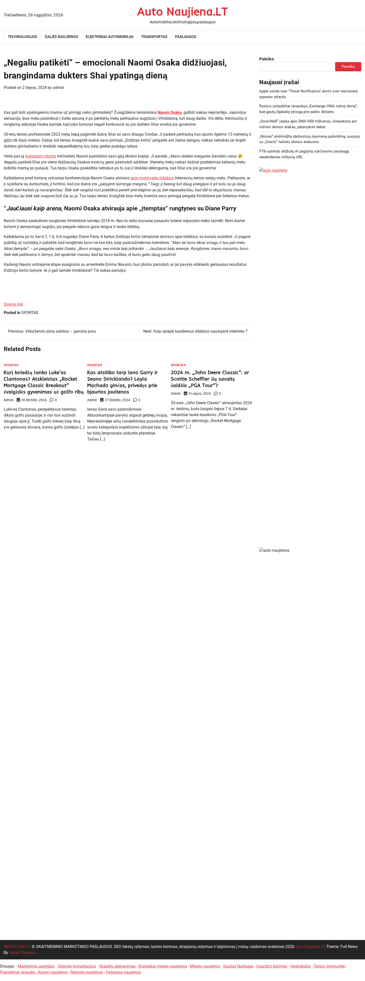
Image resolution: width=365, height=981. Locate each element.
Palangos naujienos (123, 972)
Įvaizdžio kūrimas (271, 966)
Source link (13, 304)
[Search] (357, 36)
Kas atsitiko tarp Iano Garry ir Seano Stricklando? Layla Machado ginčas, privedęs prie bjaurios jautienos (122, 382)
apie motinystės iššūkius (152, 178)
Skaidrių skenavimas (117, 966)
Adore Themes (22, 952)
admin (58, 87)
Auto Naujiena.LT (182, 11)
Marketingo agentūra (36, 966)
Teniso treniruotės (329, 966)
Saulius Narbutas (238, 966)
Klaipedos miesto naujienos (163, 966)
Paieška (266, 59)
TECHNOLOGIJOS (22, 37)
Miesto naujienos (205, 966)
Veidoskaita (300, 966)
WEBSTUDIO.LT (17, 946)
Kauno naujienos (53, 972)
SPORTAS (29, 312)
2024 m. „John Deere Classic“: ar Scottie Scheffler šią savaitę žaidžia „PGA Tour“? (210, 378)
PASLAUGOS (185, 37)
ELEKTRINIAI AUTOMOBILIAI (109, 37)
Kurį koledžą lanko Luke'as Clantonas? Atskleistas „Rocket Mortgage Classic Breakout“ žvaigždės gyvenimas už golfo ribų (44, 382)
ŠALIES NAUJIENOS (61, 37)
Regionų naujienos (87, 972)
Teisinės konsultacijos (76, 966)
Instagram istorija (40, 156)
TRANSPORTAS (154, 37)
